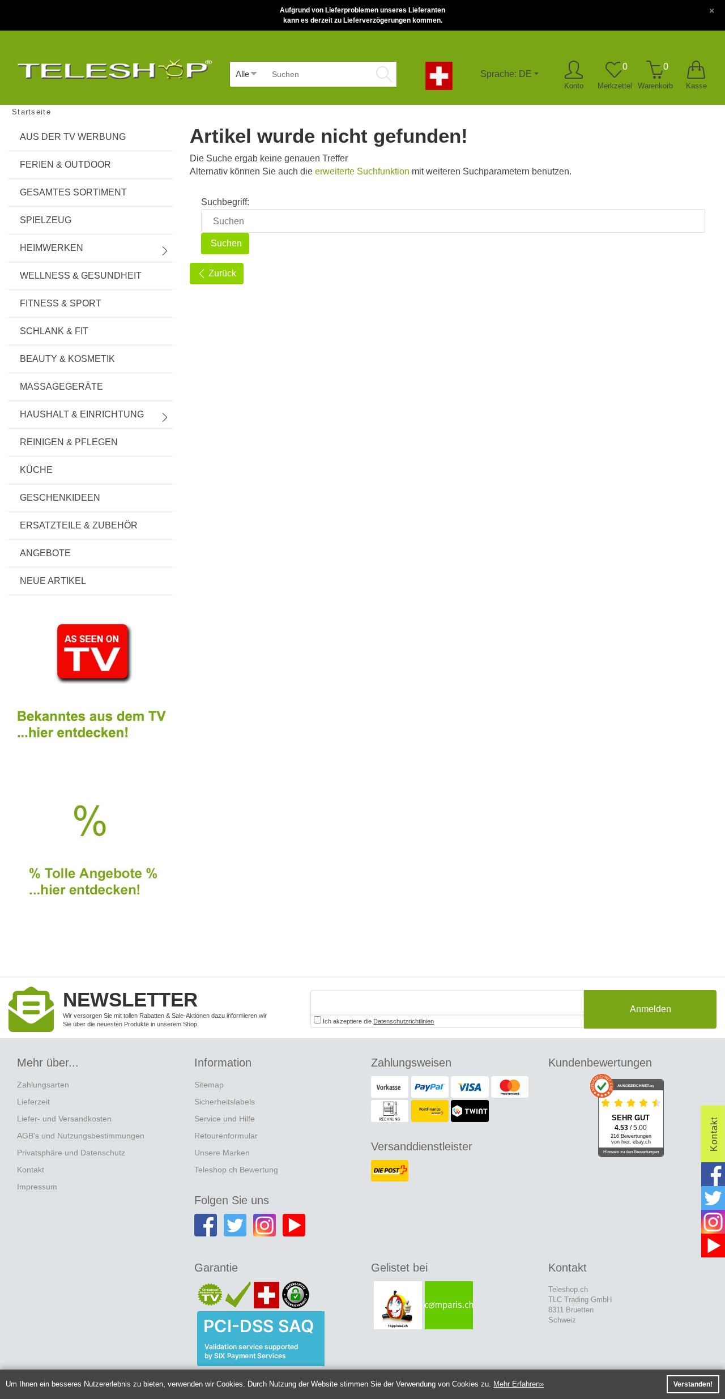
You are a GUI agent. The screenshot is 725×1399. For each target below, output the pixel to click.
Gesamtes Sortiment (73, 192)
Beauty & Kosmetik (67, 359)
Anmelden (650, 1009)
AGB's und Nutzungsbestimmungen (80, 1135)
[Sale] (90, 863)
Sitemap (209, 1084)
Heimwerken (51, 248)
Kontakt (30, 1169)
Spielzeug (45, 220)
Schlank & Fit (54, 331)
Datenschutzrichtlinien (403, 1021)
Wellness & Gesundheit (81, 275)
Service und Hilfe (224, 1118)
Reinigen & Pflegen (69, 442)
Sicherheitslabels (224, 1101)
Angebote (45, 553)
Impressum (37, 1186)
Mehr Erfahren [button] (516, 1384)
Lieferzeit (33, 1101)
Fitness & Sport (60, 303)
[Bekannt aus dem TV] (90, 690)
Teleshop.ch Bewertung (236, 1169)
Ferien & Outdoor (65, 164)
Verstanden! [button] (693, 1384)
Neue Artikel (53, 581)
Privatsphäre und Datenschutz (71, 1152)
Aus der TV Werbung (73, 137)
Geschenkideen (60, 497)
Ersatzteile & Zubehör (79, 525)
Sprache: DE (506, 74)
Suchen (225, 243)
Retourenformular (226, 1135)
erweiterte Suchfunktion (362, 171)
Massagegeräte (61, 386)
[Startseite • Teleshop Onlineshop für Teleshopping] (114, 67)
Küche (36, 470)
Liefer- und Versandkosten (64, 1118)
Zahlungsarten (43, 1084)
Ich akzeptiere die (377, 1021)
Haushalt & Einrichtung (82, 414)
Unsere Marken (222, 1152)
